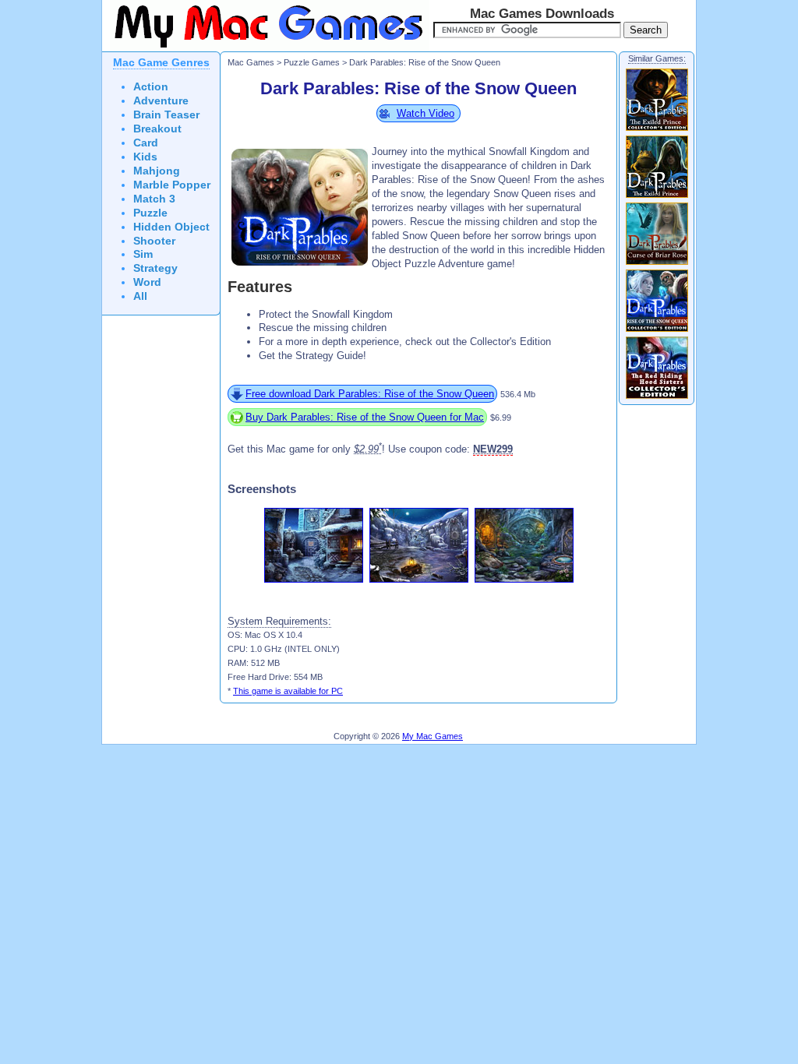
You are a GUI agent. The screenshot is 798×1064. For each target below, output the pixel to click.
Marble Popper (171, 185)
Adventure (161, 101)
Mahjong (156, 171)
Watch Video (425, 113)
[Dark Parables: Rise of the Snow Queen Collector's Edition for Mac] (657, 331)
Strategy (155, 268)
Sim (143, 254)
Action (150, 87)
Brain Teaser (166, 115)
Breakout (157, 129)
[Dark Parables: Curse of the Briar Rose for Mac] (657, 264)
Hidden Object (171, 227)
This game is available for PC (288, 691)
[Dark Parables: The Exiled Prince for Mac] (657, 197)
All (140, 296)
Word (147, 282)
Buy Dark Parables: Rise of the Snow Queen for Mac (364, 417)
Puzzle (150, 213)
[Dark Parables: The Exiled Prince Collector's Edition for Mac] (657, 130)
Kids (145, 157)
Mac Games (251, 62)
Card (145, 143)
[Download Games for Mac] (265, 48)
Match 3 (154, 199)
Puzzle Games (312, 62)
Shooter (154, 241)
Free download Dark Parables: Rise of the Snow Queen (369, 394)
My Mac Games (432, 736)
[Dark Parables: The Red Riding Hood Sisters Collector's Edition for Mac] (657, 398)
